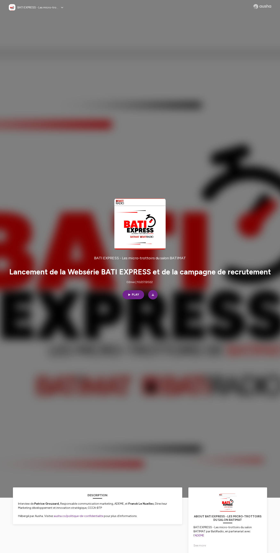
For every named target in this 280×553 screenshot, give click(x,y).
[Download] (153, 294)
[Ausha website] (262, 6)
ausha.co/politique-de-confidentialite (78, 516)
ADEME (199, 535)
